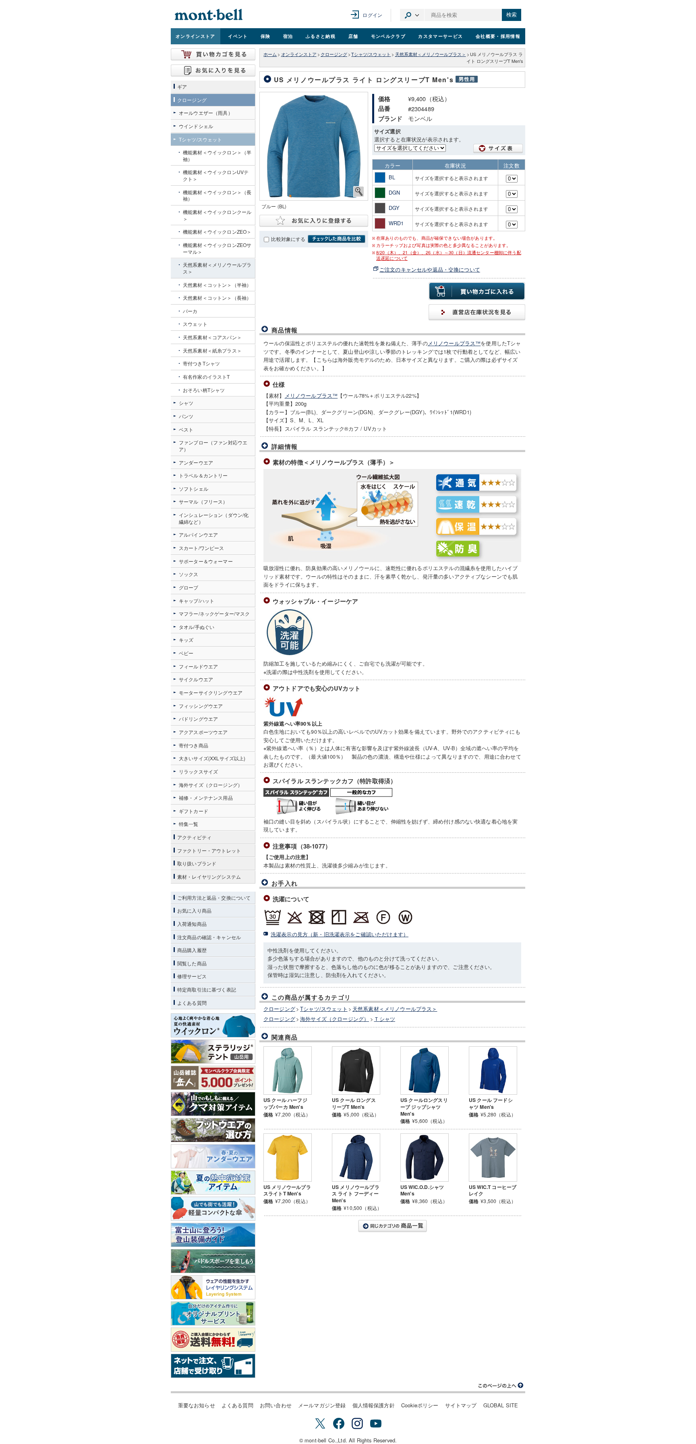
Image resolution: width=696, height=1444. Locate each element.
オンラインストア (195, 36)
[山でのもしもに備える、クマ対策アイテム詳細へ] (213, 1104)
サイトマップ (461, 1405)
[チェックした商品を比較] (336, 239)
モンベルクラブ (388, 36)
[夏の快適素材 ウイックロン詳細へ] (213, 1025)
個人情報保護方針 (373, 1405)
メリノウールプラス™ (454, 343)
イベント (238, 36)
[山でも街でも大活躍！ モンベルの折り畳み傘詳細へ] (213, 1209)
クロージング (334, 54)
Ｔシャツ (384, 1019)
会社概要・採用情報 (498, 36)
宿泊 (288, 36)
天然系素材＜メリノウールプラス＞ (430, 54)
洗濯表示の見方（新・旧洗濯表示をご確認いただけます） (339, 934)
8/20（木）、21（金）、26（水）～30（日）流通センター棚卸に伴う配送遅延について (448, 255)
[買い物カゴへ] (213, 54)
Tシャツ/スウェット (371, 54)
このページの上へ (501, 1385)
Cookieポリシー (420, 1405)
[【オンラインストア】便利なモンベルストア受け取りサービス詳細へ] (213, 1366)
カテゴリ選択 (412, 15)
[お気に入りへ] (213, 70)
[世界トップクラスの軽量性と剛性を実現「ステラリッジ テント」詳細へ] (213, 1051)
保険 (266, 36)
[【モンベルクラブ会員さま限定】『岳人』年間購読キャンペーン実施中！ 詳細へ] (213, 1078)
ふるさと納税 (321, 36)
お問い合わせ (276, 1405)
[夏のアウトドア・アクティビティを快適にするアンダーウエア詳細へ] (213, 1156)
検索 (511, 15)
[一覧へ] (392, 1226)
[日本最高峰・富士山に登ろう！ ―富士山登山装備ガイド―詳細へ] (213, 1235)
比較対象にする (288, 239)
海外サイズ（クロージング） (334, 1019)
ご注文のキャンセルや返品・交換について (429, 269)
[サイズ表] (498, 148)
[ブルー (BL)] (313, 146)
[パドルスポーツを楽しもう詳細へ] (213, 1261)
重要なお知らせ (196, 1405)
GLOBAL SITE (500, 1405)
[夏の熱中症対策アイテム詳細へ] (213, 1182)
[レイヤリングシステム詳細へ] (213, 1287)
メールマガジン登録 (322, 1405)
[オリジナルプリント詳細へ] (213, 1313)
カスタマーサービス (440, 36)
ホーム (270, 54)
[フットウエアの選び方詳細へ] (213, 1130)
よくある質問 (237, 1405)
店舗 (353, 36)
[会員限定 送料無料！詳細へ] (213, 1340)
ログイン (372, 14)
